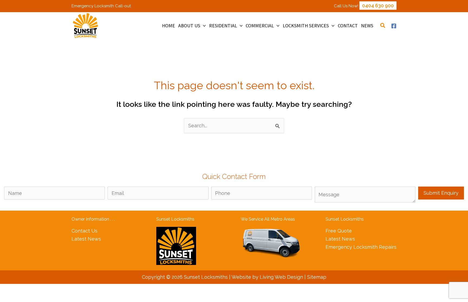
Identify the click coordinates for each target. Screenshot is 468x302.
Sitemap (316, 277)
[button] (203, 26)
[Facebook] (393, 26)
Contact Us (85, 231)
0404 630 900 (378, 5)
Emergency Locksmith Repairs (361, 247)
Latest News (86, 239)
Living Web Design (281, 277)
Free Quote (339, 231)
